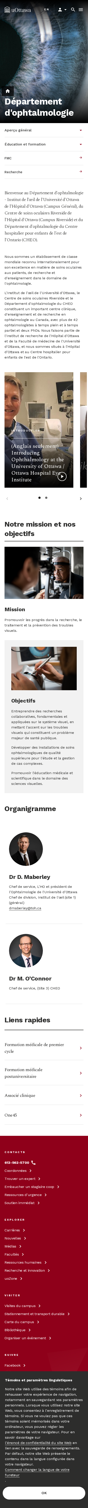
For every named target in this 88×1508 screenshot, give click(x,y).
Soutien (20, 1203)
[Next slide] (80, 499)
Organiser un (25, 1338)
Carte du (19, 1322)
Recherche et (25, 1270)
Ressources (23, 1195)
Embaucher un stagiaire (29, 1187)
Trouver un (20, 1179)
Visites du (20, 1306)
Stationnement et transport (35, 1314)
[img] (18, 9)
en (46, 9)
